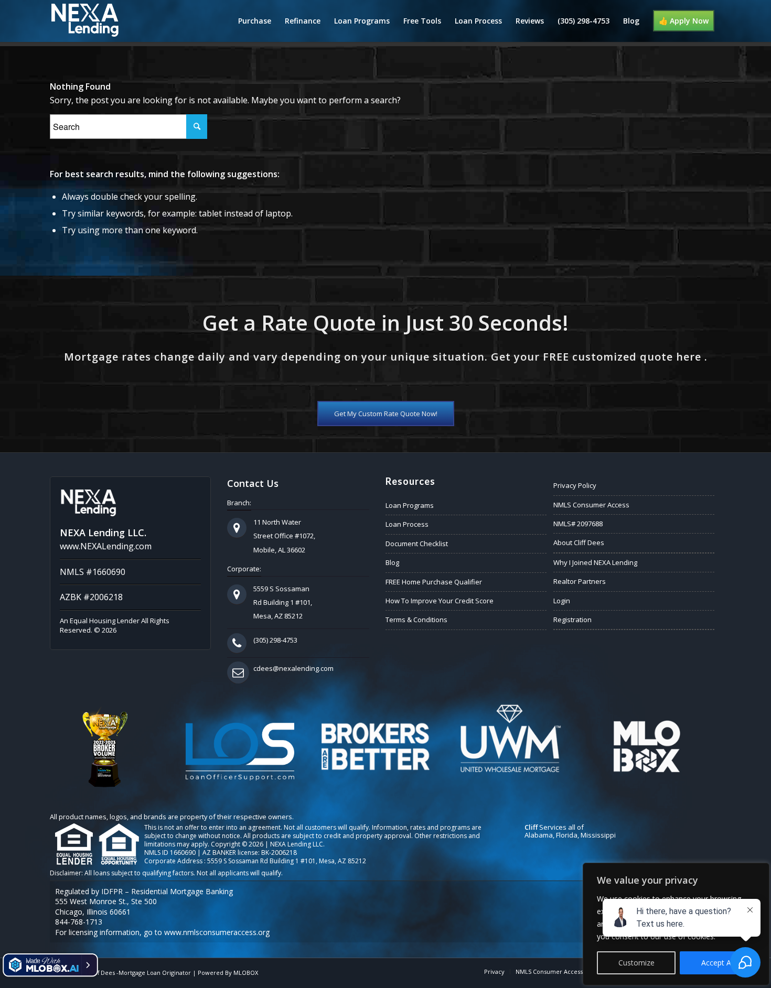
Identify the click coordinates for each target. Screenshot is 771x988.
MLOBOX (245, 972)
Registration (572, 619)
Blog (392, 562)
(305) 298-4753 (275, 640)
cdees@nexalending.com (293, 668)
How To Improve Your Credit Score (439, 600)
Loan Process (407, 524)
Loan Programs (409, 505)
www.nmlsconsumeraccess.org (217, 932)
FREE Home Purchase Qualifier (433, 582)
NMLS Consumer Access (591, 504)
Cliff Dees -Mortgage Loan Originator (140, 972)
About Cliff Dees (578, 542)
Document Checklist (416, 543)
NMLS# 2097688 (578, 523)
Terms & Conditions (416, 619)
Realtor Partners (579, 581)
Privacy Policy (574, 485)
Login (561, 600)
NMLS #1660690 (92, 572)
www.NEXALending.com (106, 546)
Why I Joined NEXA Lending (595, 562)
